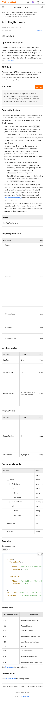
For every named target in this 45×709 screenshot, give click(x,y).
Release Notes (10, 679)
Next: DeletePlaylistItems (34, 686)
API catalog (18, 14)
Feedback (26, 696)
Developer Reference (30, 12)
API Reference (8, 14)
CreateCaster (10, 60)
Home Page (5, 12)
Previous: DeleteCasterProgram (13, 686)
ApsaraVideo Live (16, 12)
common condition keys (13, 198)
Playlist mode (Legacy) (10, 16)
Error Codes (9, 667)
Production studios (29, 14)
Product (39, 31)
